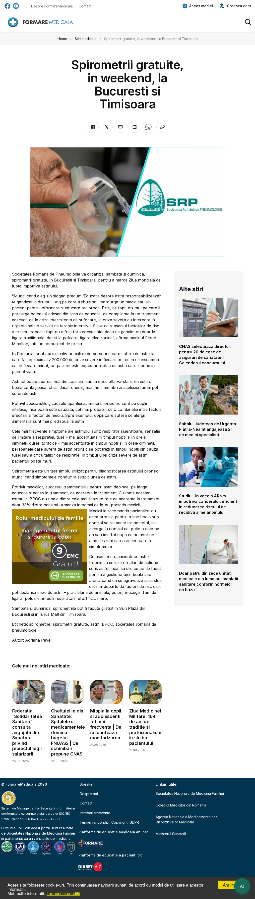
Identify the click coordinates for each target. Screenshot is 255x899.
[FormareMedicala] (41, 22)
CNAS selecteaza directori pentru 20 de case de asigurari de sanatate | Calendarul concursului (205, 354)
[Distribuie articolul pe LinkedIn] (134, 127)
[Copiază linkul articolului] (162, 127)
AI (242, 886)
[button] (197, 6)
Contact (85, 6)
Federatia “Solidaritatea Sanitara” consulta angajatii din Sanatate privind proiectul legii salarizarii (27, 732)
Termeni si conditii (63, 893)
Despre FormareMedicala (52, 6)
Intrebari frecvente (95, 813)
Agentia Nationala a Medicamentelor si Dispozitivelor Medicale (187, 819)
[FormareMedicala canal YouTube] (16, 6)
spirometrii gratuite (70, 624)
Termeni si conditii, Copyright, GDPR (109, 822)
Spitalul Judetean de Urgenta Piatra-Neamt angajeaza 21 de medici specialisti (207, 429)
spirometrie (39, 624)
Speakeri (87, 784)
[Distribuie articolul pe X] (107, 127)
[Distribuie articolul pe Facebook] (93, 127)
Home (62, 39)
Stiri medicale (86, 39)
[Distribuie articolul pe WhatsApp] (148, 127)
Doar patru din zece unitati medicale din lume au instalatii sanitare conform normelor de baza (208, 581)
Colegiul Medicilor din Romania (181, 805)
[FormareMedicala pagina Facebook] (7, 5)
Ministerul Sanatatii (171, 834)
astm (94, 624)
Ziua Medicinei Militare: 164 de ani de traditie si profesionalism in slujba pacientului (145, 727)
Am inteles (233, 885)
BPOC (107, 624)
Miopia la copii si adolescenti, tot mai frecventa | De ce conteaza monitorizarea (106, 724)
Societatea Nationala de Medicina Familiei (41, 833)
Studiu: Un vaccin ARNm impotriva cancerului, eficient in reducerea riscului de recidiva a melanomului (208, 504)
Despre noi (89, 794)
